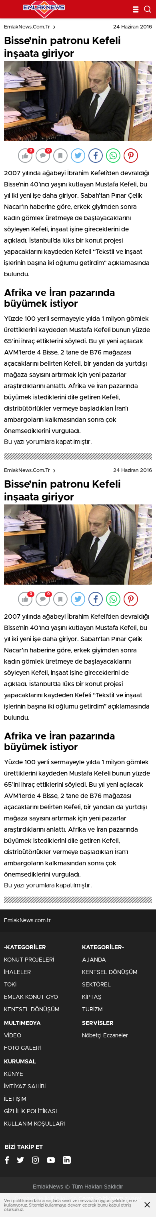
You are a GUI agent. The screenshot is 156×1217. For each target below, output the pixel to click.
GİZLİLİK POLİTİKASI (30, 1111)
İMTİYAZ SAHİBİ (25, 1086)
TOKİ (10, 985)
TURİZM (92, 1009)
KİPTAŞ (92, 997)
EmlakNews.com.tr (27, 27)
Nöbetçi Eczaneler (105, 1036)
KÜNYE (13, 1074)
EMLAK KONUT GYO (31, 997)
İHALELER (17, 972)
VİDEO (12, 1036)
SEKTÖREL (96, 985)
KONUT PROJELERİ (29, 960)
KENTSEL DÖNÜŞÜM (32, 1009)
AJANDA (94, 960)
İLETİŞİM (15, 1099)
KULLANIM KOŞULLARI (34, 1124)
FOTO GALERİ (22, 1048)
